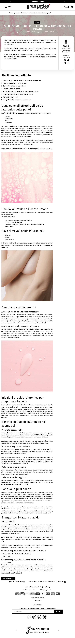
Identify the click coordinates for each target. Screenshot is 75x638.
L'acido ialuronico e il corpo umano (15, 83)
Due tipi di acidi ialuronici (11, 89)
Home (10, 13)
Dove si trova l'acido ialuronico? (14, 86)
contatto (28, 587)
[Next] (58, 630)
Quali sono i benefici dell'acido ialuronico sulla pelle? (36, 13)
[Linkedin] (39, 617)
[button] (65, 7)
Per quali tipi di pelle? (10, 97)
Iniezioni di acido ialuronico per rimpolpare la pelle (20, 91)
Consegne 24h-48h (37, 1)
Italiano (37, 600)
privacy (47, 587)
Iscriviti (58, 611)
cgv (42, 587)
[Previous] (17, 630)
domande (36, 587)
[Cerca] (4, 6)
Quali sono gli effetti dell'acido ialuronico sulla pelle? (22, 80)
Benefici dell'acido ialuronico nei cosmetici (18, 94)
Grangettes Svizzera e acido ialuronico (17, 100)
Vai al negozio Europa (37, 597)
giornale (16, 13)
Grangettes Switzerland (33, 590)
